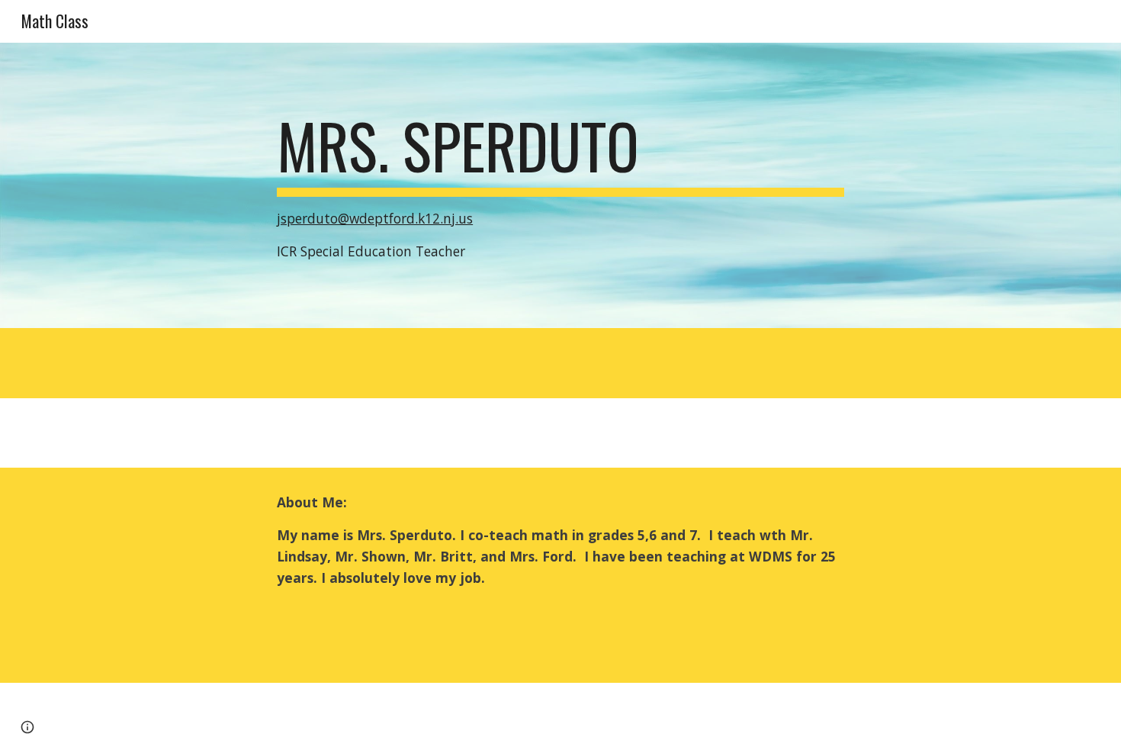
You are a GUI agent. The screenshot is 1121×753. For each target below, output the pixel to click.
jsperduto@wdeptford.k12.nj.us (375, 218)
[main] (560, 185)
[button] (27, 727)
